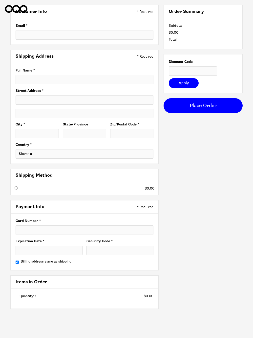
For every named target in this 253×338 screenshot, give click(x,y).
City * (20, 124)
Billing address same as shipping (46, 261)
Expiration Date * (30, 241)
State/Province (75, 124)
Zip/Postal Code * (124, 124)
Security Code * (99, 241)
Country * (24, 145)
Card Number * (28, 221)
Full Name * (25, 70)
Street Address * (29, 91)
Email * (21, 26)
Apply (184, 83)
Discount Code (181, 62)
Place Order (203, 106)
